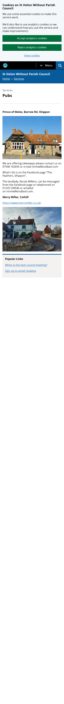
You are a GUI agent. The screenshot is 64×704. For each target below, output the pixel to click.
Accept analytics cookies (32, 38)
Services (19, 79)
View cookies (32, 55)
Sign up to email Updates (20, 271)
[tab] (46, 65)
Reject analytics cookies (32, 47)
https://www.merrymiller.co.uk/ (21, 203)
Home (6, 79)
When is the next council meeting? (26, 265)
